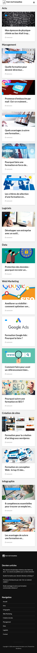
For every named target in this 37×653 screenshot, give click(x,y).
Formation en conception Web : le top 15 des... (17, 468)
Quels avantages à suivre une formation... (17, 132)
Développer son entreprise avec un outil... (18, 232)
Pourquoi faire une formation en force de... (16, 163)
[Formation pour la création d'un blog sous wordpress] (18, 424)
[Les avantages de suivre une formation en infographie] (18, 524)
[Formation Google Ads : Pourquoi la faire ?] (18, 324)
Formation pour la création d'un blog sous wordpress (18, 437)
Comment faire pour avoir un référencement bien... (17, 368)
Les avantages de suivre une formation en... (16, 537)
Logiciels (5, 630)
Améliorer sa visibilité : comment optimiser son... (17, 305)
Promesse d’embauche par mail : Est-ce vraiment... (18, 100)
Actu (4, 606)
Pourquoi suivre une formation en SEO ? (15, 400)
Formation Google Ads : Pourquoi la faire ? (16, 337)
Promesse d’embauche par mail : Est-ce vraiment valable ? (17, 581)
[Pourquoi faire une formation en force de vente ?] (18, 151)
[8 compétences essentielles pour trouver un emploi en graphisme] (18, 492)
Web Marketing (7, 614)
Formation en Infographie (12, 489)
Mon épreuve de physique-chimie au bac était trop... (18, 32)
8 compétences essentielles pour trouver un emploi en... (18, 505)
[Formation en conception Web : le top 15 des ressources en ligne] (18, 456)
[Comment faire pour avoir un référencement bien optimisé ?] (18, 356)
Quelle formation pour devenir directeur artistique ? (18, 576)
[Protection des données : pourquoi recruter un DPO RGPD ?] (18, 256)
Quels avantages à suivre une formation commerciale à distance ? (15, 587)
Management (7, 622)
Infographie (6, 610)
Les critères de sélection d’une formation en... (17, 195)
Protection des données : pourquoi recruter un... (17, 268)
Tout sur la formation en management (16, 52)
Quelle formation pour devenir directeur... (16, 68)
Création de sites (8, 618)
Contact (5, 634)
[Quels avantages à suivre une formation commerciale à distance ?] (18, 119)
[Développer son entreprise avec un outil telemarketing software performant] (18, 219)
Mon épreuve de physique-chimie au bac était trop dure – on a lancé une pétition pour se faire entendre (18, 571)
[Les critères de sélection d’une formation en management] (18, 182)
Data (4, 626)
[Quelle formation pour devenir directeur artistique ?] (18, 55)
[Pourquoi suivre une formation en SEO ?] (18, 387)
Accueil (5, 601)
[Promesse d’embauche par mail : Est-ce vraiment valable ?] (18, 87)
